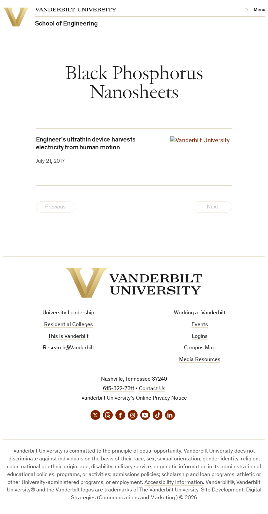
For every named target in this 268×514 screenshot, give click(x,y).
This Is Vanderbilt (68, 337)
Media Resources (199, 360)
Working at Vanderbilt (200, 313)
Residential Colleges (68, 325)
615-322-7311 (118, 389)
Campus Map (199, 348)
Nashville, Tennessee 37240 (134, 379)
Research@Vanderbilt (68, 348)
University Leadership (68, 313)
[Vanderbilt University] (134, 283)
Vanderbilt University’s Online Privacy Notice (134, 398)
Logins (200, 337)
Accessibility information (173, 483)
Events (200, 325)
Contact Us (152, 389)
